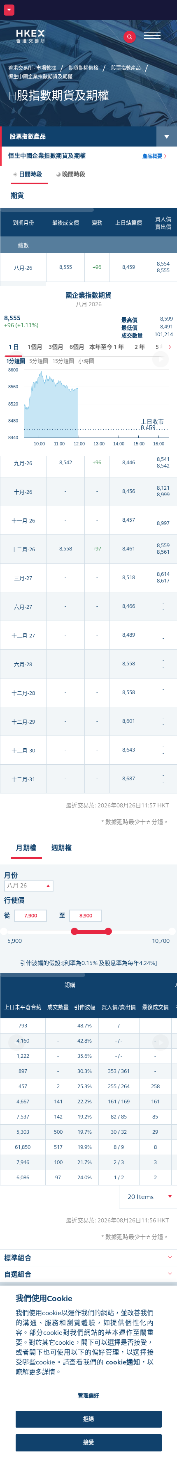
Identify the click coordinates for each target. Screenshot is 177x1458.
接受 (88, 1442)
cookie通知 (123, 1362)
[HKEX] (43, 36)
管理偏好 (89, 1395)
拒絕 (88, 1419)
